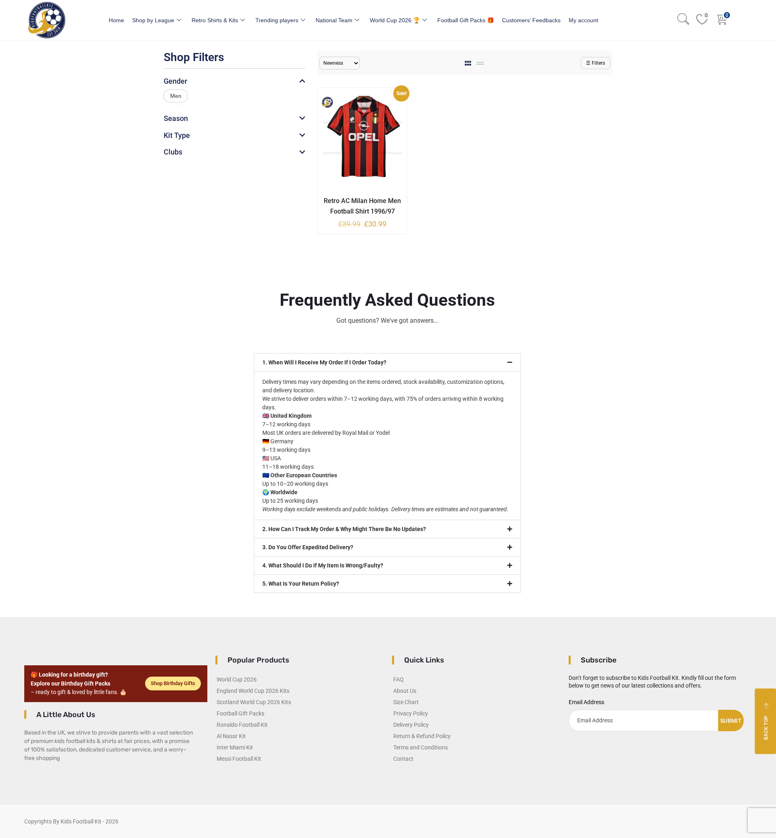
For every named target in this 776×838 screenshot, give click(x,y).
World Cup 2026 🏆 (395, 20)
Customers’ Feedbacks (531, 20)
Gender (175, 81)
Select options (356, 199)
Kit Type (177, 135)
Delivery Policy (411, 725)
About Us (404, 691)
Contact (403, 758)
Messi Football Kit (239, 758)
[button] (387, 362)
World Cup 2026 (237, 679)
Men (175, 96)
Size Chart (406, 702)
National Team (334, 20)
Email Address (586, 702)
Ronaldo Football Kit (242, 725)
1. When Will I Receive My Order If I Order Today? (324, 362)
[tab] (468, 63)
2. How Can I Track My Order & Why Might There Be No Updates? (344, 529)
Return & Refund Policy (422, 736)
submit (731, 720)
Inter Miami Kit (235, 747)
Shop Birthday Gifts (173, 683)
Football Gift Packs (240, 713)
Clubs (173, 152)
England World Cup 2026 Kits (253, 691)
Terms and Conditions (420, 747)
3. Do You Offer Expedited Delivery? (307, 547)
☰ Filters (595, 63)
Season (176, 118)
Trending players (276, 20)
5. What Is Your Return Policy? (300, 583)
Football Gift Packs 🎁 (465, 20)
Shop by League (153, 20)
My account (583, 20)
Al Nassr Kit (231, 736)
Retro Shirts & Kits (215, 20)
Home (116, 20)
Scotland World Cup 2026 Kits (254, 702)
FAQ (398, 679)
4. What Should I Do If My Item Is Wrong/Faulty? (322, 565)
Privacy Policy (410, 713)
